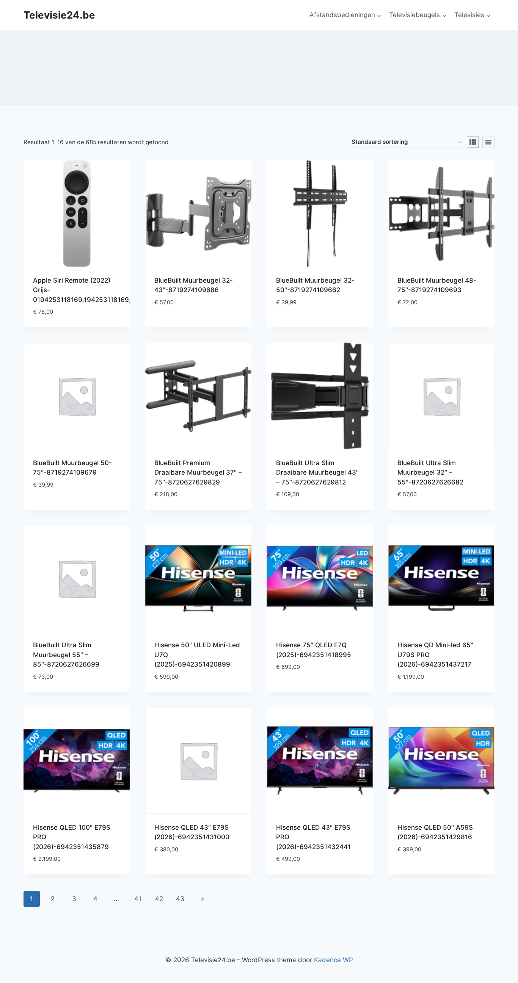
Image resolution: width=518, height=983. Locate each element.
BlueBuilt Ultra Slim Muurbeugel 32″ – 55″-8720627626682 (430, 472)
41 (137, 899)
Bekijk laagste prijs (186, 325)
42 (159, 899)
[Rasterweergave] (473, 142)
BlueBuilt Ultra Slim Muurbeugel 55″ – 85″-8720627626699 (66, 654)
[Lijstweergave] (488, 142)
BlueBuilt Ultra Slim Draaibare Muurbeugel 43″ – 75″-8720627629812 (317, 472)
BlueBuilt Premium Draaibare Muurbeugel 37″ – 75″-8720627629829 (198, 472)
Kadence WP (333, 960)
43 (180, 899)
